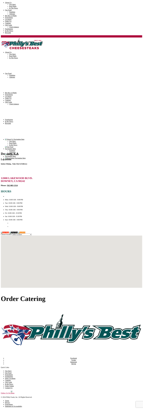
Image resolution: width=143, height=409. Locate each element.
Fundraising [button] (9, 29)
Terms (7, 401)
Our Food (8, 73)
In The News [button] (13, 8)
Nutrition (12, 75)
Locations (8, 96)
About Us (8, 52)
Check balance (14, 104)
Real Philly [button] (13, 6)
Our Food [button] (8, 10)
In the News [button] (9, 31)
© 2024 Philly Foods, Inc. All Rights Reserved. (16, 397)
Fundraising (9, 119)
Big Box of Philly (11, 93)
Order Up (8, 98)
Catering (8, 100)
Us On (6, 393)
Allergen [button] (12, 14)
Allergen (12, 77)
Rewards (8, 123)
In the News (9, 121)
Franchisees (9, 404)
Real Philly (13, 56)
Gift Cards (8, 102)
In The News (13, 58)
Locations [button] (8, 19)
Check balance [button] (14, 27)
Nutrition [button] (12, 12)
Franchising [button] (9, 17)
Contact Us (8, 388)
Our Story (12, 54)
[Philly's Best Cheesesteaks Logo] (71, 333)
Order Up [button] (8, 21)
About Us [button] (8, 2)
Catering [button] (8, 23)
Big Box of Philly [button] (11, 16)
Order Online (5, 231)
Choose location (6, 234)
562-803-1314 (12, 185)
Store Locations (10, 378)
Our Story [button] (12, 4)
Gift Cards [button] (8, 25)
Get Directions (30, 232)
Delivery (10, 310)
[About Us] (73, 139)
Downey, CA (10, 154)
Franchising (9, 95)
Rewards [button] (8, 33)
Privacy (7, 402)
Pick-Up (3, 310)
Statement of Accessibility (13, 406)
